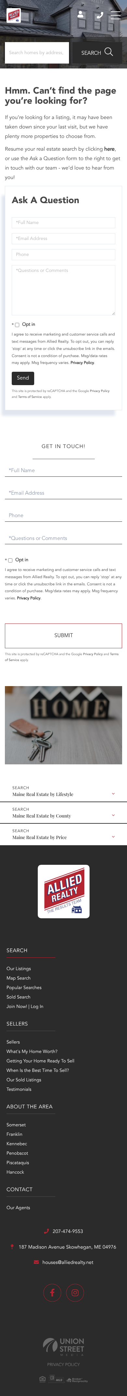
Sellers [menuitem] (13, 1042)
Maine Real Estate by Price (39, 837)
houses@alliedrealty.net (68, 1262)
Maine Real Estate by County (41, 816)
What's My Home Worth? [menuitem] (32, 1052)
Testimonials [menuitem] (19, 1090)
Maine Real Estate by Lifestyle (42, 794)
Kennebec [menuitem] (17, 1144)
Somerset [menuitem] (16, 1125)
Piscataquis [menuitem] (18, 1163)
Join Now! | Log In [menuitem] (25, 1007)
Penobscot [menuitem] (17, 1153)
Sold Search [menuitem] (19, 997)
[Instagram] (75, 1293)
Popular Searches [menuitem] (24, 988)
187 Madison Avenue (66, 1247)
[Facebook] (52, 1293)
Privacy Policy (82, 363)
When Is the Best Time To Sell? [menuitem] (38, 1071)
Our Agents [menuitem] (18, 1208)
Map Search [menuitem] (19, 978)
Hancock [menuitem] (15, 1172)
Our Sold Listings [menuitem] (24, 1080)
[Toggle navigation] (115, 15)
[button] (97, 53)
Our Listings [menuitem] (19, 969)
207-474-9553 (100, 15)
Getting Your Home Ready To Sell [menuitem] (40, 1061)
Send (23, 378)
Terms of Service (30, 397)
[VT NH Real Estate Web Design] (63, 1347)
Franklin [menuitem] (14, 1135)
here (109, 149)
